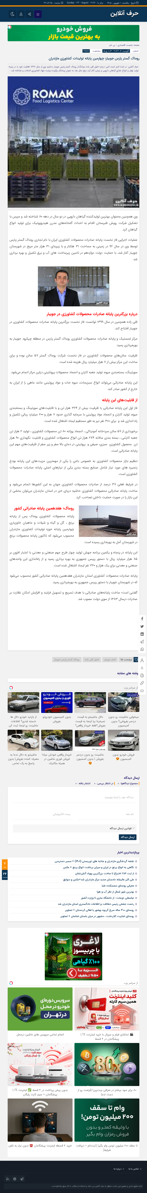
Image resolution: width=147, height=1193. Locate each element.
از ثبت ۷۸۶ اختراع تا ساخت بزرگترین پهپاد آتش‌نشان (104, 873)
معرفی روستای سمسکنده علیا (118, 886)
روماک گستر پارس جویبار (67, 660)
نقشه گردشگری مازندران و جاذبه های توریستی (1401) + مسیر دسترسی (94, 861)
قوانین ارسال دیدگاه (120, 828)
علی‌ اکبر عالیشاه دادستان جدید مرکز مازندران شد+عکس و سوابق (98, 879)
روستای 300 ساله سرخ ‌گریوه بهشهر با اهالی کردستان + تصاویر (99, 910)
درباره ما (117, 1169)
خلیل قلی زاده (92, 660)
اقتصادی (121, 45)
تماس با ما (134, 1169)
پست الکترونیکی (61, 814)
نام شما (130, 814)
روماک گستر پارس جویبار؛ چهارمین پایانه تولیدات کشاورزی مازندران (94, 58)
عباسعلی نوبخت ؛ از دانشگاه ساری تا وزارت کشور (107, 898)
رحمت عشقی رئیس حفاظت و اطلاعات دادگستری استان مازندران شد (96, 904)
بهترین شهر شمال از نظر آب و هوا (115, 892)
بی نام (112, 45)
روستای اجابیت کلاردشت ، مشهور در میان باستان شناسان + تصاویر (97, 916)
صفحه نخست (132, 45)
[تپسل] (9, 27)
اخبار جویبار (110, 660)
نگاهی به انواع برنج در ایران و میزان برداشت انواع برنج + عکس (98, 867)
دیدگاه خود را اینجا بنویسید (119, 797)
